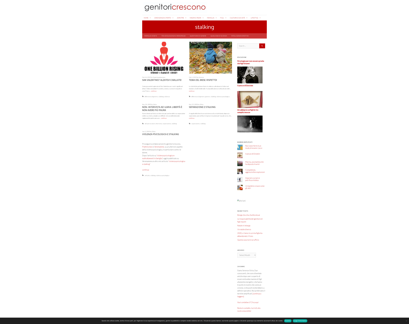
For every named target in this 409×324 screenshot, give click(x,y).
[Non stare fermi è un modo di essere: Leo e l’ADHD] (240, 148)
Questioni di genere (198, 36)
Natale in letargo (243, 225)
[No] (406, 321)
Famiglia (210, 18)
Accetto (288, 321)
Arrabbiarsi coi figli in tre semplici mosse (247, 111)
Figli (222, 18)
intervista (159, 123)
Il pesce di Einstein (245, 85)
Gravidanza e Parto (162, 18)
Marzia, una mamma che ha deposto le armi (254, 163)
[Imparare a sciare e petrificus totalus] (240, 181)
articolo (147, 175)
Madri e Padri (195, 18)
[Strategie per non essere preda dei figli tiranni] (250, 82)
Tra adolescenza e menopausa (173, 36)
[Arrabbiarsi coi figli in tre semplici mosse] (250, 131)
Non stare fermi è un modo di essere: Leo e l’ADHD (253, 148)
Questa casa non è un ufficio (248, 240)
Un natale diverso (244, 229)
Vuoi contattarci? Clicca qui (248, 302)
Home (146, 18)
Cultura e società (237, 18)
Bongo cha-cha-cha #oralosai (248, 215)
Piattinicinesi (147, 147)
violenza (167, 96)
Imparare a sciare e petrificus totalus (252, 179)
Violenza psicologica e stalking (160, 134)
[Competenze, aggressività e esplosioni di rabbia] (240, 173)
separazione (167, 123)
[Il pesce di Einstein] (250, 106)
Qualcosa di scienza (218, 36)
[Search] (262, 45)
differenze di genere (151, 96)
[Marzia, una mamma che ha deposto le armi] (240, 164)
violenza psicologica (223, 96)
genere (207, 96)
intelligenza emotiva (240, 36)
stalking (161, 96)
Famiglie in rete (150, 36)
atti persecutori (150, 123)
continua (153, 91)
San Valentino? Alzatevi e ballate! (161, 80)
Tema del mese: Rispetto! (203, 80)
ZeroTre (180, 18)
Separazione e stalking (202, 107)
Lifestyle (254, 18)
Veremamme (159, 147)
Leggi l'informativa (300, 321)
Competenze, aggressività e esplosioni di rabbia (255, 172)
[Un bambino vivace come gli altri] (240, 189)
